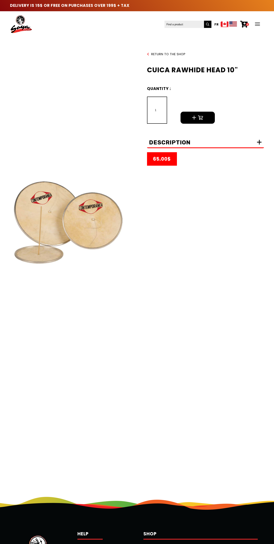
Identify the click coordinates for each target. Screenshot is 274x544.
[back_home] (21, 24)
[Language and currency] (229, 24)
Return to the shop (168, 54)
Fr (216, 24)
